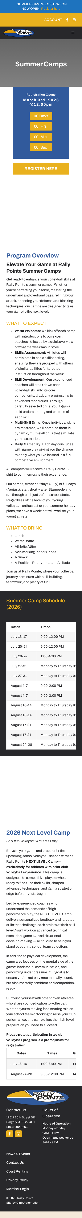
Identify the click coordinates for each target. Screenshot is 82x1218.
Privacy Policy (17, 1180)
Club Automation (28, 1202)
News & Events (18, 1154)
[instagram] (18, 1133)
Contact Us (15, 1162)
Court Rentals (17, 1171)
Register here (50, 8)
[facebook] (9, 1133)
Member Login (17, 1189)
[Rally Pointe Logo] (37, 1090)
